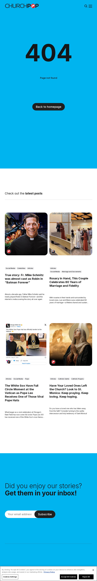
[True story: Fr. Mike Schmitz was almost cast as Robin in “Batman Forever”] (26, 234)
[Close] (93, 570)
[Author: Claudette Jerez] (9, 362)
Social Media (10, 268)
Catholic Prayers (77, 379)
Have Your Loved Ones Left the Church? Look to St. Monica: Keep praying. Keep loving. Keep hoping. (68, 391)
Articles (30, 268)
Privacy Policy (49, 572)
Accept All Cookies (68, 577)
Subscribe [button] (45, 514)
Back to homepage (48, 106)
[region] (48, 573)
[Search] (86, 6)
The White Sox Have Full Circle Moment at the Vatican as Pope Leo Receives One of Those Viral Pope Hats (24, 393)
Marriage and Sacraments (71, 271)
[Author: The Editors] (9, 251)
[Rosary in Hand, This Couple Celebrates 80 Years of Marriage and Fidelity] (70, 234)
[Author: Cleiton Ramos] (53, 251)
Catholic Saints (63, 379)
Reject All (86, 577)
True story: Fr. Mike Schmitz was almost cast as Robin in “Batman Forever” (24, 278)
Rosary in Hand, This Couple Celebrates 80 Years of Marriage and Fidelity (68, 282)
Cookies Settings (10, 577)
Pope (27, 379)
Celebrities (21, 268)
